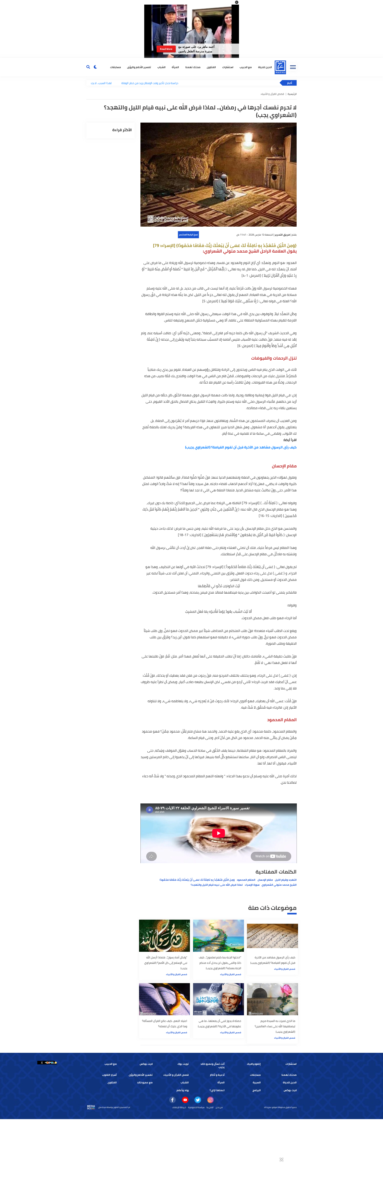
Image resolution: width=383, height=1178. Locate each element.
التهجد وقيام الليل (286, 879)
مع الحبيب (246, 66)
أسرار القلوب (109, 1074)
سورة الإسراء (252, 884)
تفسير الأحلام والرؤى (139, 66)
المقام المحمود (246, 879)
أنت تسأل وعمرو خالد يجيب (212, 1065)
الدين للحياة (265, 66)
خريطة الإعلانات (179, 1107)
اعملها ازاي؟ (217, 1090)
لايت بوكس (146, 1063)
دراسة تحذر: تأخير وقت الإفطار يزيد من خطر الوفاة (120, 83)
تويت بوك (183, 1063)
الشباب (161, 66)
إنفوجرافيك (254, 1063)
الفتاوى (211, 66)
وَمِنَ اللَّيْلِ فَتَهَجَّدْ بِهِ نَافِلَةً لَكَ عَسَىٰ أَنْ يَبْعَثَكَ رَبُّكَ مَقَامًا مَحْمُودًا (197, 879)
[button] (236, 2)
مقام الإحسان (265, 879)
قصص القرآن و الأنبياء (284, 969)
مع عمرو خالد (145, 1082)
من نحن (219, 1107)
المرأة (175, 66)
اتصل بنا (209, 1107)
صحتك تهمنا (192, 66)
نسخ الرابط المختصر (188, 234)
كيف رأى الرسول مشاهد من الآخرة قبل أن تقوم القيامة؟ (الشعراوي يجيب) (241, 447)
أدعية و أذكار (217, 1074)
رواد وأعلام (183, 1090)
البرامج (257, 1090)
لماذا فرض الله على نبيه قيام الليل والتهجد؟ (217, 884)
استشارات (227, 66)
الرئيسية (292, 93)
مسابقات (115, 66)
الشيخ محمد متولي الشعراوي (279, 884)
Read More (166, 49)
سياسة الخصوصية (196, 1107)
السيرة (257, 1082)
